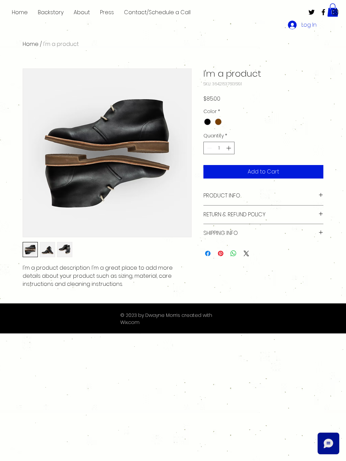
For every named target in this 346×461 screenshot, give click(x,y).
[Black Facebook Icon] (323, 12)
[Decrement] (208, 148)
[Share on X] (246, 253)
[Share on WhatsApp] (233, 253)
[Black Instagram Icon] (335, 12)
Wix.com (130, 322)
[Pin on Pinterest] (221, 253)
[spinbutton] (219, 148)
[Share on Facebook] (208, 253)
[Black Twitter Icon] (311, 12)
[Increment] (229, 148)
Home (31, 44)
